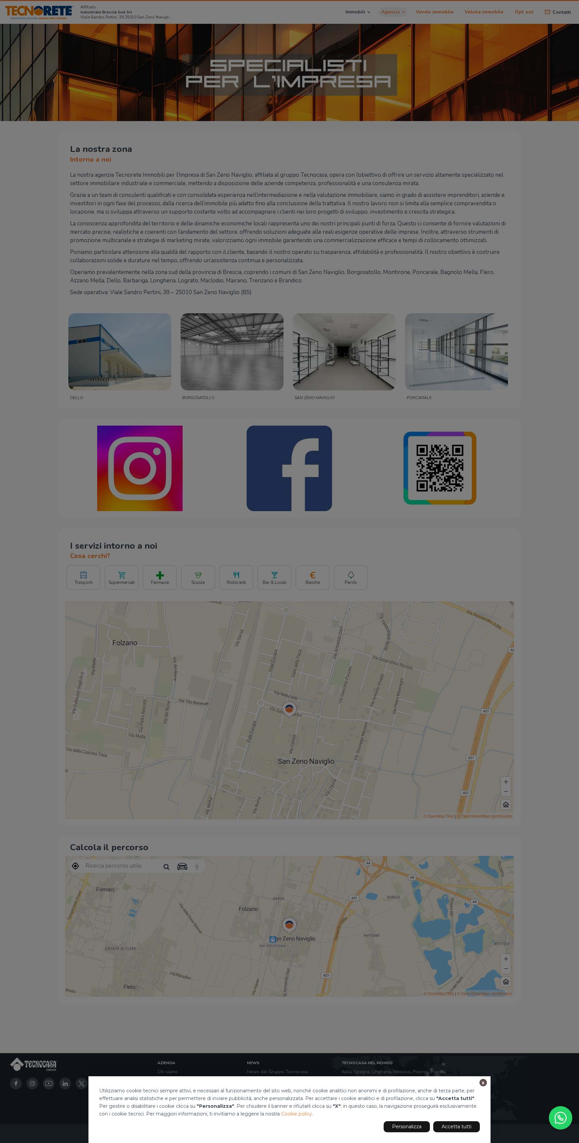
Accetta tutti (456, 1127)
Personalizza (407, 1127)
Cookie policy (296, 1114)
